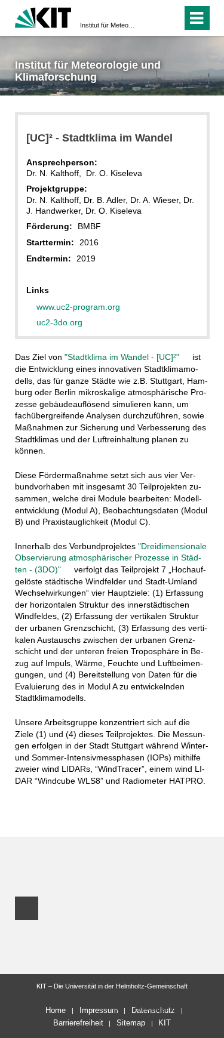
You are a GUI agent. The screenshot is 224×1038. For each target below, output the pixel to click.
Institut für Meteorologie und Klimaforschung (108, 25)
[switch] (151, 17)
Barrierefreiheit (78, 1022)
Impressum (98, 1010)
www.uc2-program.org (78, 307)
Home (55, 1010)
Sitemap (130, 1022)
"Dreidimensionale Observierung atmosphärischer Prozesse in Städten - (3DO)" (111, 557)
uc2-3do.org (59, 322)
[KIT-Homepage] (43, 16)
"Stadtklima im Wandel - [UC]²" (123, 357)
